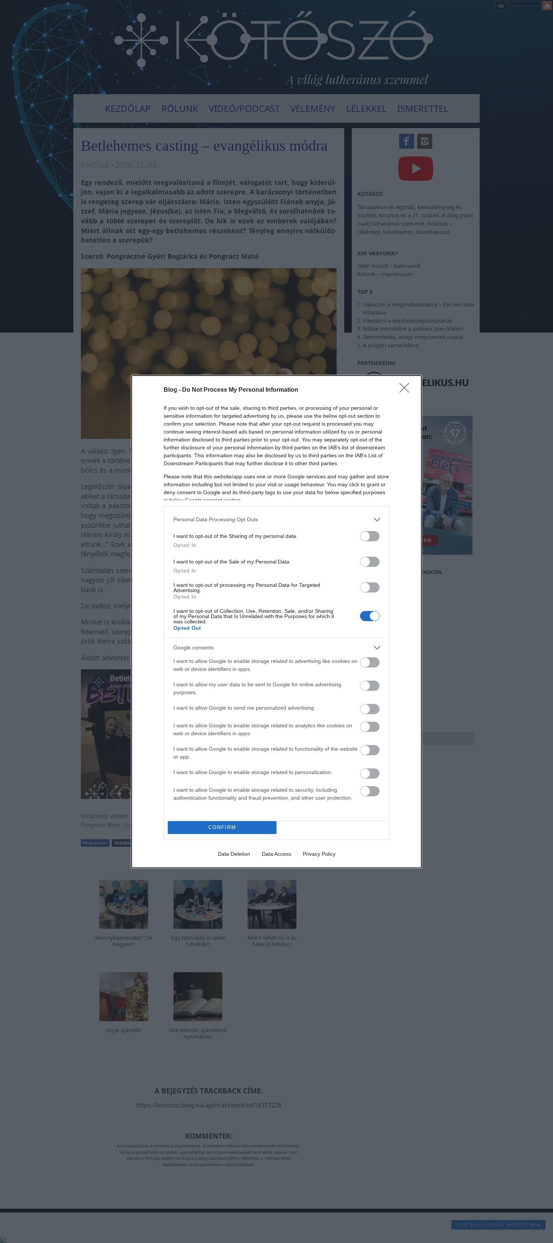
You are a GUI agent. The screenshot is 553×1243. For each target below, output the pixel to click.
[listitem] (276, 520)
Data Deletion (234, 854)
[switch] (370, 536)
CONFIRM (222, 827)
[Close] (407, 390)
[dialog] (276, 622)
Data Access (276, 854)
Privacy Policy (319, 854)
